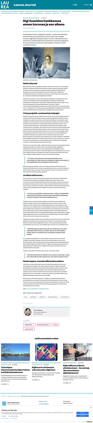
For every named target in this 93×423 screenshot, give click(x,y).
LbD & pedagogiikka (65, 11)
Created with (27, 303)
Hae (74, 5)
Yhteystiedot (44, 404)
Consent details (5, 418)
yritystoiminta (29, 329)
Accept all (82, 413)
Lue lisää (3, 384)
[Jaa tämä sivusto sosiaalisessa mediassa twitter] (91, 210)
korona (55, 325)
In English (48, 13)
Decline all (82, 415)
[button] (25, 297)
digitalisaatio (28, 325)
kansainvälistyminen (43, 325)
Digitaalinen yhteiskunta (31, 18)
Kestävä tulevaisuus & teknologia (47, 11)
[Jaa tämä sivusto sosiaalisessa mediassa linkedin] (91, 213)
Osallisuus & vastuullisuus (80, 11)
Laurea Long (65, 13)
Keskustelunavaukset (26, 13)
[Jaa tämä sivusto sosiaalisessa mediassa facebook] (91, 207)
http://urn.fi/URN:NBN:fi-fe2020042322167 (37, 289)
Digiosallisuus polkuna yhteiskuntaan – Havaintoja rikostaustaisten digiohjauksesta (76, 369)
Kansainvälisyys (30, 11)
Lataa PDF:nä (26, 321)
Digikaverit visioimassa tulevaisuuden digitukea (43, 368)
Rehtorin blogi (39, 13)
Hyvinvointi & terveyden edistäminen (12, 11)
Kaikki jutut (56, 13)
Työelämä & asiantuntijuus (9, 13)
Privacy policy (14, 418)
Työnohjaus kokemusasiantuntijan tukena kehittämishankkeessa (15, 370)
